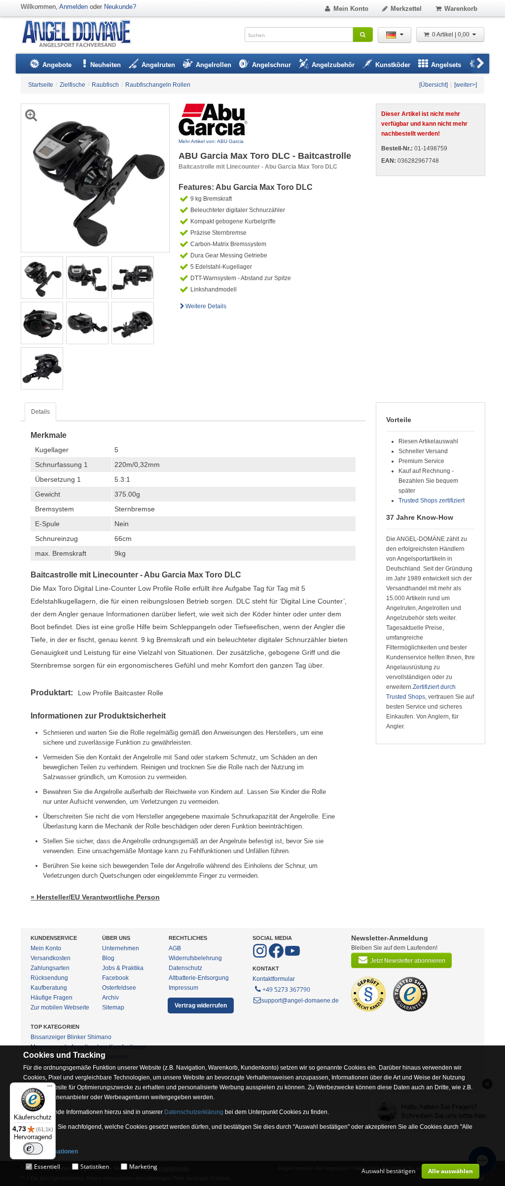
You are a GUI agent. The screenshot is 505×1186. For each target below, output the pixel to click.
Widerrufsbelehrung (195, 958)
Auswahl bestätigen (388, 1171)
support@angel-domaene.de (300, 1000)
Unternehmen (120, 948)
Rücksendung (49, 977)
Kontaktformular (273, 978)
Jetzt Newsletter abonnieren (407, 960)
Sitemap (113, 1007)
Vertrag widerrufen (201, 1005)
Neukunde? (120, 6)
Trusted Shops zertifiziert (431, 500)
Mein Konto (350, 8)
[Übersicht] (433, 84)
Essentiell (47, 1166)
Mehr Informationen (50, 1151)
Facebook (115, 977)
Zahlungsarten (50, 968)
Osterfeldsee (119, 987)
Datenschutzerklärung (193, 1112)
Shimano (99, 1037)
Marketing (143, 1166)
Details (40, 411)
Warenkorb (460, 8)
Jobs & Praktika (123, 968)
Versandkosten (51, 958)
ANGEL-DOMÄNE (81, 34)
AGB (175, 948)
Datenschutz (185, 968)
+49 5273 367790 (286, 989)
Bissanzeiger (48, 1037)
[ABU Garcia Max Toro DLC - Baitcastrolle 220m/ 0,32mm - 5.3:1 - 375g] (42, 277)
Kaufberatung (49, 987)
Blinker (76, 1037)
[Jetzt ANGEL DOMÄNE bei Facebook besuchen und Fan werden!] (260, 956)
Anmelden (73, 6)
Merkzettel (406, 8)
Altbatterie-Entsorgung (199, 977)
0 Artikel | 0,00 (451, 34)
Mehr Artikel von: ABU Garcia (211, 141)
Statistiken (94, 1166)
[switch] (33, 1148)
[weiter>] (465, 84)
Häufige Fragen (51, 997)
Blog (108, 958)
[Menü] (50, 1088)
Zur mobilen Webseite (60, 1007)
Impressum (183, 987)
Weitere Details (205, 306)
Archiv (110, 997)
